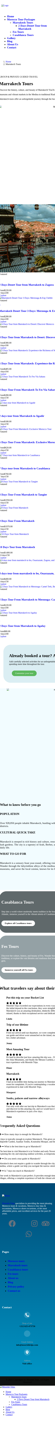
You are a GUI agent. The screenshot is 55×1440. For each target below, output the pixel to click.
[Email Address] (27, 1333)
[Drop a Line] (27, 1315)
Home (8, 61)
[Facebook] (12, 1223)
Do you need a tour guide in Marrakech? (22, 1158)
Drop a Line (27, 1323)
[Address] (27, 1352)
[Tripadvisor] (45, 1223)
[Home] (6, 1196)
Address (27, 1361)
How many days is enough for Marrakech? (23, 1134)
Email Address (27, 1342)
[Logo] (4, 5)
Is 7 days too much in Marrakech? (19, 1171)
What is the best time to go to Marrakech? (22, 1146)
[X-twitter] (23, 1223)
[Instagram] (34, 1223)
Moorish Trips (8, 1203)
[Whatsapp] (28, 1234)
